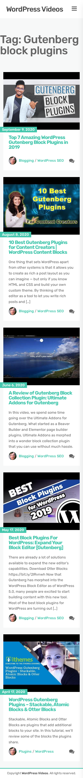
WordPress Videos (34, 9)
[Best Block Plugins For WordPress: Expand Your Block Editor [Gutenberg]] (41, 501)
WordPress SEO (50, 160)
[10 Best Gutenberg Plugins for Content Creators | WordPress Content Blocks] (41, 206)
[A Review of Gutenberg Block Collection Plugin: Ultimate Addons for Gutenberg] (41, 356)
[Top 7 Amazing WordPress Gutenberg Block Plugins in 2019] (41, 101)
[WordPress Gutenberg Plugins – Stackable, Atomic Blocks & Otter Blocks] (41, 663)
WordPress (44, 751)
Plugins (25, 751)
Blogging (26, 160)
